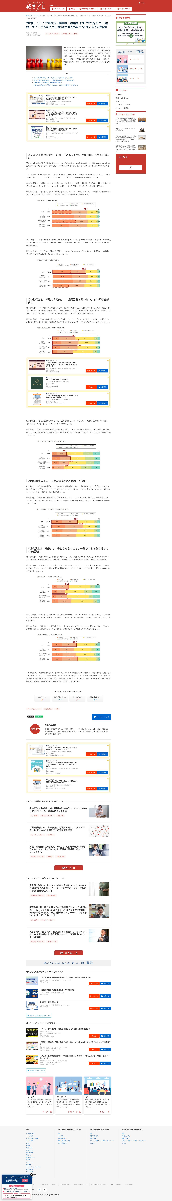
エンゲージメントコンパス (33, 1167)
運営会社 (54, 1184)
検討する (104, 103)
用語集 (28, 1145)
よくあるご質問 (43, 1184)
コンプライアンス (124, 9)
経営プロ (29, 15)
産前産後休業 (66, 34)
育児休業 (60, 816)
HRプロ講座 (29, 1152)
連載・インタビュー (123, 98)
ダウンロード (91, 103)
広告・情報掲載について (80, 1184)
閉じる (31, 1174)
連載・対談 (29, 1148)
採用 (59, 1133)
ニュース (37, 15)
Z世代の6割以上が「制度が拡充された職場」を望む (48, 82)
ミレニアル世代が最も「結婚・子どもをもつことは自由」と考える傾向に (53, 78)
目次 (67, 73)
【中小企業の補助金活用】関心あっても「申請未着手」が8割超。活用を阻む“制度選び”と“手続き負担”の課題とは (126, 121)
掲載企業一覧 (29, 1169)
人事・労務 (93, 1138)
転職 (75, 34)
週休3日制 (50, 835)
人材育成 (60, 1136)
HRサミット (29, 1162)
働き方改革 (34, 816)
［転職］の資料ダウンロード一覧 (39, 1015)
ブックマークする (102, 717)
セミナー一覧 (104, 1112)
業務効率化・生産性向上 (89, 9)
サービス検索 (29, 1136)
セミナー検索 (29, 1140)
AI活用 (73, 9)
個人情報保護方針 (65, 1184)
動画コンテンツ (30, 1157)
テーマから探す (30, 1133)
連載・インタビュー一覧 (68, 953)
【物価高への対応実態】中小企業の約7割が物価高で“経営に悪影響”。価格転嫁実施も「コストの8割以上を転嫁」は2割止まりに (126, 138)
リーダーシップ (52, 942)
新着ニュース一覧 (68, 868)
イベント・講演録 (122, 108)
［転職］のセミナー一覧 (37, 1070)
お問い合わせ (128, 1184)
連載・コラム (120, 101)
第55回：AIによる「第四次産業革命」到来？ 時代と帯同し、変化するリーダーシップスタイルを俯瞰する (126, 148)
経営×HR (28, 1164)
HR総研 (28, 1159)
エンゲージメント (107, 9)
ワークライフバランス (52, 34)
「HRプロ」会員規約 (115, 1184)
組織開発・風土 (62, 1138)
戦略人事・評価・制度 (64, 1140)
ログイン (143, 2)
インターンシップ (59, 9)
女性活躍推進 (51, 895)
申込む (91, 387)
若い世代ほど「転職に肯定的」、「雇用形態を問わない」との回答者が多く (54, 80)
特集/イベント (30, 1150)
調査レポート (29, 1155)
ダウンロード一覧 (74, 1112)
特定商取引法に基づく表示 (98, 1184)
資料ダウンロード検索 (32, 1138)
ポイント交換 (29, 1171)
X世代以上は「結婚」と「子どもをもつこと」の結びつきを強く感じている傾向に (56, 85)
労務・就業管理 (62, 1143)
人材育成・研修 (94, 1136)
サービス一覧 (47, 1112)
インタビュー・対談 (123, 105)
